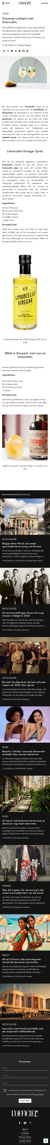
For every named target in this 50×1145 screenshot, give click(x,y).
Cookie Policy (25, 1141)
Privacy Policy (38, 1094)
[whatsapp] (23, 51)
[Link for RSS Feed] (30, 1123)
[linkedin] (16, 51)
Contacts (25, 1133)
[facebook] (8, 51)
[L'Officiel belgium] (25, 3)
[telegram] (27, 51)
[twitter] (20, 51)
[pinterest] (12, 51)
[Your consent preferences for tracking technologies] (45, 1140)
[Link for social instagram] (25, 1123)
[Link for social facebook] (19, 1123)
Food (5, 13)
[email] (4, 51)
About (25, 1129)
